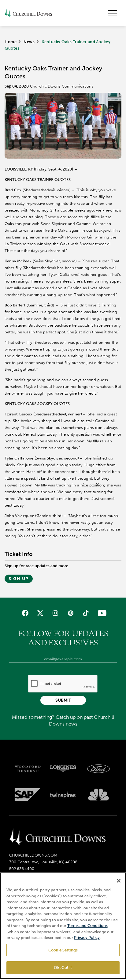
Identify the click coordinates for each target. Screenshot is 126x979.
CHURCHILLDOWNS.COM (33, 855)
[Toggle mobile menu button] (112, 13)
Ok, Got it (63, 967)
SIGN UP (19, 578)
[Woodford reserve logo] (27, 769)
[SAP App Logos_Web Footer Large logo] (27, 795)
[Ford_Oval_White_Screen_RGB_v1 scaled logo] (98, 769)
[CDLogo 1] (57, 837)
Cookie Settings (63, 950)
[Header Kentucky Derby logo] (28, 13)
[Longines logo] (63, 769)
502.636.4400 (21, 868)
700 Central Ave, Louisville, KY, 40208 (43, 862)
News (29, 41)
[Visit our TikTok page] (85, 613)
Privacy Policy (87, 937)
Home (11, 41)
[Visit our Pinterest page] (70, 613)
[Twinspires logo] (63, 795)
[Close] (118, 880)
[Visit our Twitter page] (40, 613)
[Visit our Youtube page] (100, 613)
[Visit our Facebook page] (25, 613)
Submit (63, 700)
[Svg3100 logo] (98, 795)
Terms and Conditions (87, 925)
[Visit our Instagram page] (55, 613)
